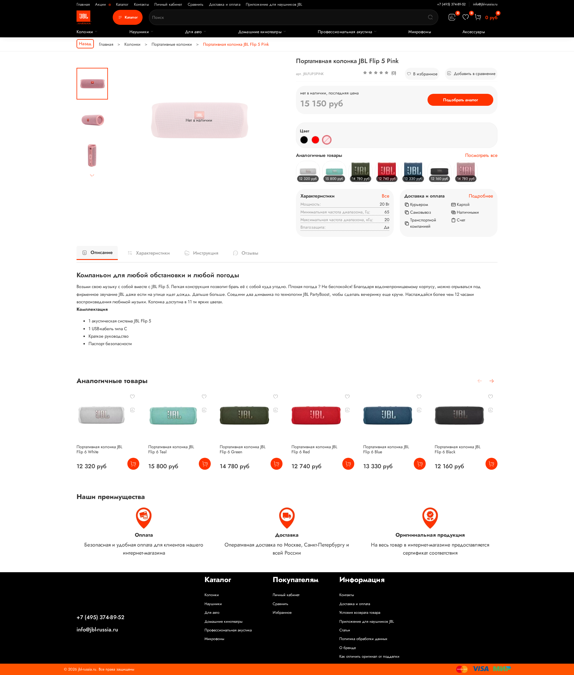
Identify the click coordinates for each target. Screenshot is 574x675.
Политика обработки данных (363, 639)
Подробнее (481, 196)
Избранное (282, 612)
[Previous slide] (121, 120)
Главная (83, 4)
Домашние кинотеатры (260, 32)
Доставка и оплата (224, 4)
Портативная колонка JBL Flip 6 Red (314, 449)
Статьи (344, 630)
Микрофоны (419, 32)
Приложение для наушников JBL (274, 4)
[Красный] (315, 140)
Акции (101, 4)
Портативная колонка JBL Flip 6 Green (242, 449)
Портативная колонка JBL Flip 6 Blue (386, 449)
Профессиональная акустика (345, 32)
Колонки (85, 32)
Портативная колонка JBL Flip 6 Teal (171, 449)
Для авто (193, 32)
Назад (85, 43)
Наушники (139, 32)
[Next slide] (92, 175)
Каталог (122, 4)
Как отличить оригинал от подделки (369, 656)
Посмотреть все (481, 155)
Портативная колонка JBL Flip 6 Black (457, 449)
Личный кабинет (168, 4)
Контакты (141, 4)
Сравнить (196, 4)
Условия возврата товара (359, 612)
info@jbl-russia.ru (485, 4)
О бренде (347, 647)
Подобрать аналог (460, 100)
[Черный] (304, 140)
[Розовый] (327, 140)
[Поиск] (430, 17)
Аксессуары (473, 32)
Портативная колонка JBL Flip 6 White (99, 449)
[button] (379, 73)
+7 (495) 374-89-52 (451, 4)
